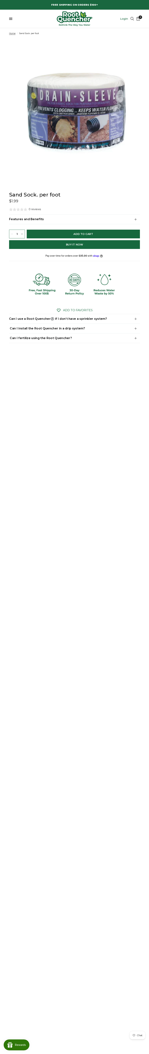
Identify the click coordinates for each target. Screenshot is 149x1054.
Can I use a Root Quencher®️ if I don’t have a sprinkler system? (58, 318)
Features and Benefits (26, 219)
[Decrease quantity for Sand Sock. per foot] (12, 234)
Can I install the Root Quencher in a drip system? (47, 328)
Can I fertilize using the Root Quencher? (40, 338)
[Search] (132, 19)
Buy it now (74, 244)
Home (12, 33)
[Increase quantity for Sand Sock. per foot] (22, 234)
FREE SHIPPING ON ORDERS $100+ (74, 4)
